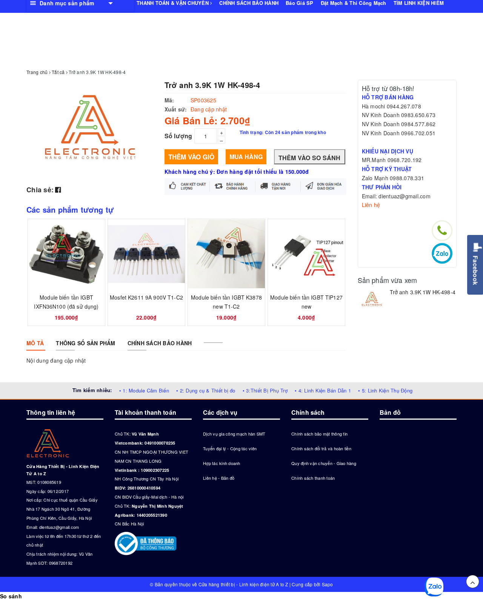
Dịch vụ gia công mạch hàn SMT (234, 434)
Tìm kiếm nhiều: (92, 390)
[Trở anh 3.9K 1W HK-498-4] (372, 300)
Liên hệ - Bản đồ (218, 478)
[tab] (35, 343)
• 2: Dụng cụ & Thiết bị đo (205, 390)
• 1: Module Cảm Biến (144, 390)
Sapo (327, 584)
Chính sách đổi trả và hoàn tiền (321, 448)
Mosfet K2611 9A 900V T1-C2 (146, 297)
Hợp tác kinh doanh (221, 463)
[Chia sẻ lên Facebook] (58, 189)
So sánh (11, 596)
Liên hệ (371, 205)
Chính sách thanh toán (313, 478)
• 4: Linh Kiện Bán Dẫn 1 (323, 390)
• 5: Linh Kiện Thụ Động (385, 390)
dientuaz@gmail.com (59, 527)
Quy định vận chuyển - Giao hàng (323, 463)
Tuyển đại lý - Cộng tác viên (230, 448)
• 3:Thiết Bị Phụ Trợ (265, 390)
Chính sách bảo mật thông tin (319, 434)
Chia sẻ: (40, 190)
